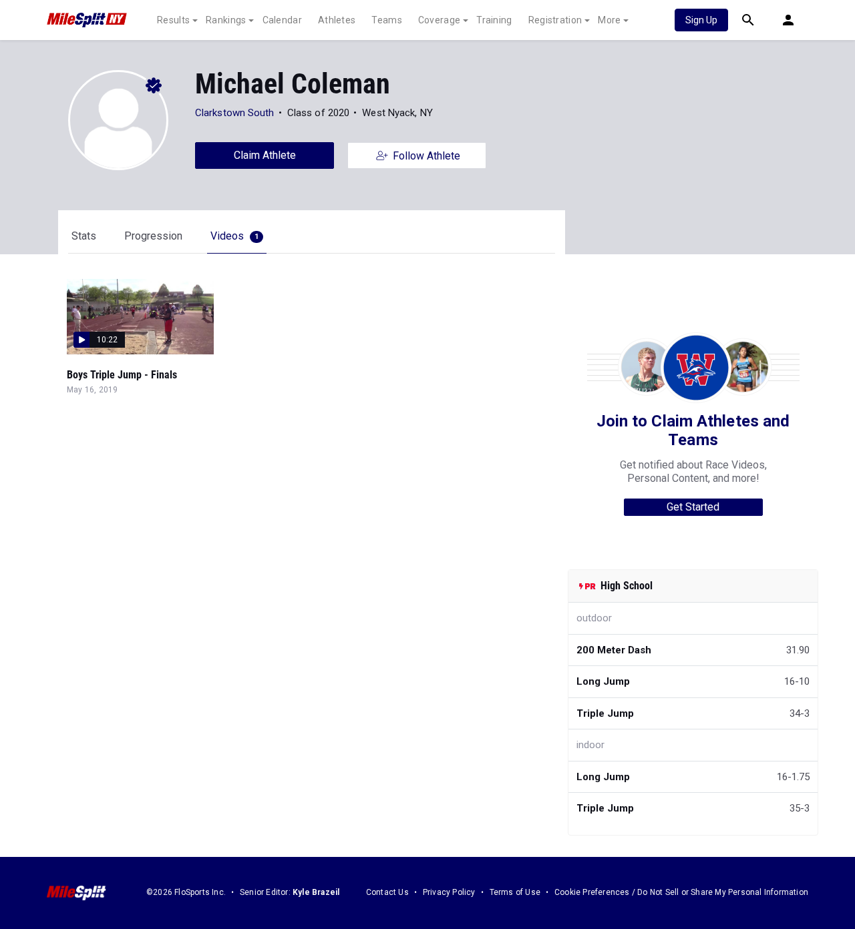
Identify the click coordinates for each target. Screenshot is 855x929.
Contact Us (387, 892)
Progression (153, 236)
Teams (386, 20)
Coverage (439, 20)
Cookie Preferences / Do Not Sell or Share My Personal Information (681, 892)
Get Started (693, 507)
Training (494, 20)
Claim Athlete (265, 155)
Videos (234, 236)
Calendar (282, 20)
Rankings (226, 20)
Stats (83, 236)
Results (173, 20)
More (609, 20)
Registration (555, 20)
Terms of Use (515, 892)
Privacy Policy (449, 892)
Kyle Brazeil (316, 892)
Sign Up (701, 20)
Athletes (336, 20)
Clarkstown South (235, 113)
